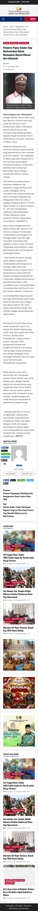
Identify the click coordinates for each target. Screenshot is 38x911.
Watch (33, 19)
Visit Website (10, 473)
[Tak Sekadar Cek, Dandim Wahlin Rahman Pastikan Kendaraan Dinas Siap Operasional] (19, 577)
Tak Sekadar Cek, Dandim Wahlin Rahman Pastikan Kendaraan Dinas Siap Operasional (17, 594)
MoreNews (13, 908)
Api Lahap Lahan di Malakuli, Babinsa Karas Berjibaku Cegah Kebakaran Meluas (18, 892)
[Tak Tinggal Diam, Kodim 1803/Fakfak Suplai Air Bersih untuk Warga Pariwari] (19, 541)
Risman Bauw (9, 564)
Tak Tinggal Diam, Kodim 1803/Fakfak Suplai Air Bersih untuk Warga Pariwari (18, 557)
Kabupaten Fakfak (18, 546)
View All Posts (27, 473)
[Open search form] (21, 19)
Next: (18, 510)
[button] (3, 19)
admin (7, 63)
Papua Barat (24, 43)
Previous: (18, 495)
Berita (6, 43)
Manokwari (14, 43)
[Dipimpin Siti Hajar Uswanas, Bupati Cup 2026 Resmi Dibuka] (19, 613)
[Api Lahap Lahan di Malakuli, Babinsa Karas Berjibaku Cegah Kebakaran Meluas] (19, 875)
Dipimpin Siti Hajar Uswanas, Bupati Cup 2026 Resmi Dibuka (18, 629)
